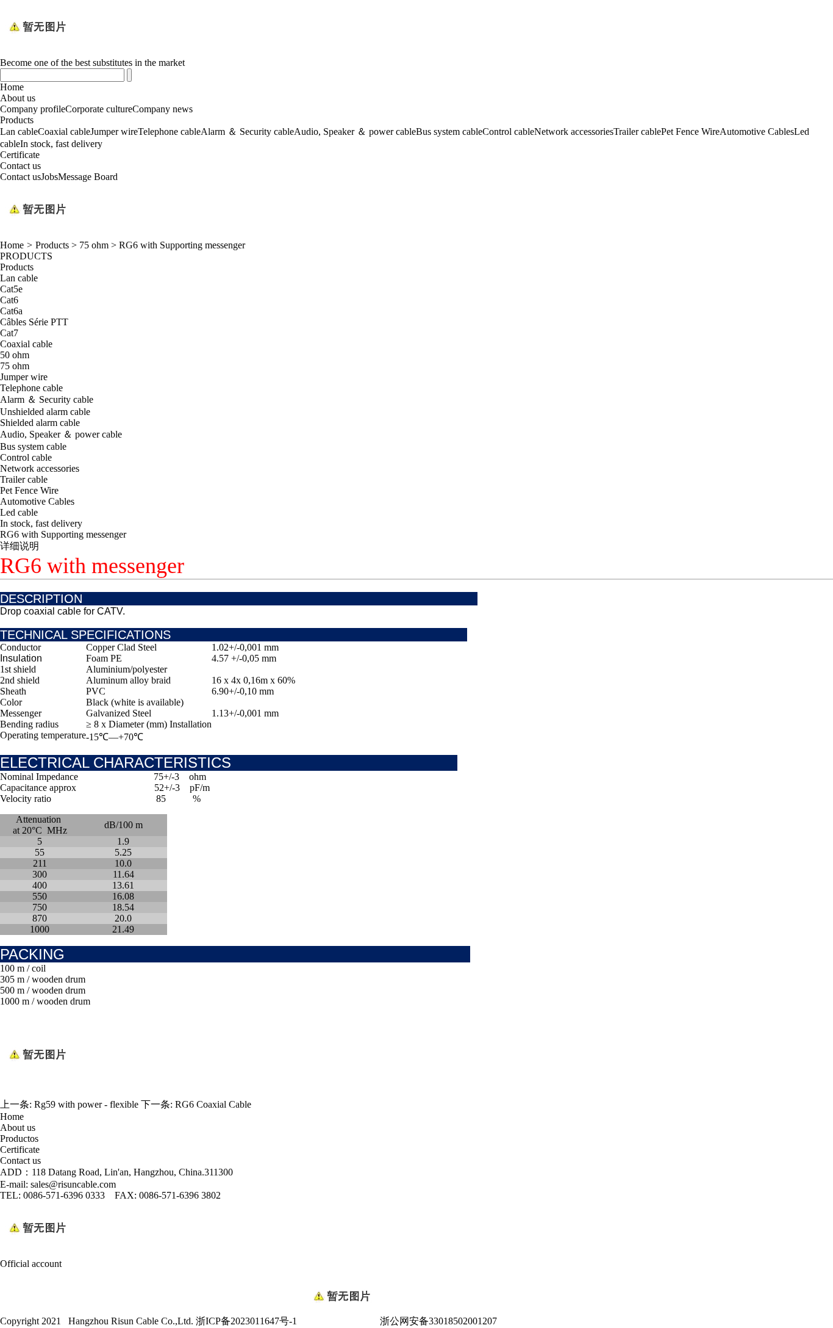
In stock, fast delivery (61, 144)
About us (17, 98)
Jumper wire (114, 131)
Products (17, 120)
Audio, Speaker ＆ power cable (355, 131)
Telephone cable (169, 131)
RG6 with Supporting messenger (182, 245)
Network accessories (573, 131)
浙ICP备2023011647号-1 (246, 1321)
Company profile (32, 109)
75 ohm (94, 245)
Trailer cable (637, 131)
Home (12, 87)
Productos (19, 1138)
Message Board (88, 176)
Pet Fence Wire (690, 131)
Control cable (508, 131)
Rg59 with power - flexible (86, 1104)
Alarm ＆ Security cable (247, 131)
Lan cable (19, 131)
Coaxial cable (64, 131)
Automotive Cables (757, 131)
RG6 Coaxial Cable (213, 1104)
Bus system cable (449, 131)
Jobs (49, 176)
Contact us (20, 166)
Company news (162, 109)
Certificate (20, 155)
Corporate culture (98, 109)
